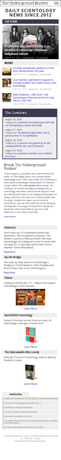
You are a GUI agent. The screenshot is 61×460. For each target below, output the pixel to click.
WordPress (30, 441)
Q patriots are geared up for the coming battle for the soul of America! (27, 144)
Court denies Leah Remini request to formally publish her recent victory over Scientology (35, 82)
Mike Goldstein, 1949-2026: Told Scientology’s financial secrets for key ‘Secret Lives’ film (33, 97)
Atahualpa (41, 441)
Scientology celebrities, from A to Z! (18, 416)
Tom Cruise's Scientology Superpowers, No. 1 (22, 403)
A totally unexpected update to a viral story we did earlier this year (33, 69)
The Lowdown (16, 113)
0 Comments (42, 57)
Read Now (9, 252)
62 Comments (45, 104)
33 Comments (45, 74)
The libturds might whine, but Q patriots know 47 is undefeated (27, 134)
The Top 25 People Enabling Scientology (20, 412)
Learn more (10, 216)
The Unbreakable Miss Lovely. (33, 185)
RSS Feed (28, 438)
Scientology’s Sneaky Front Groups (18, 407)
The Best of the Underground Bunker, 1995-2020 (23, 427)
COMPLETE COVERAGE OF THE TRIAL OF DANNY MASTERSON (31, 399)
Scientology (28, 57)
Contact (37, 438)
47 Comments (45, 89)
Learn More (30, 308)
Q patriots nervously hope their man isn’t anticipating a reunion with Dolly (29, 124)
